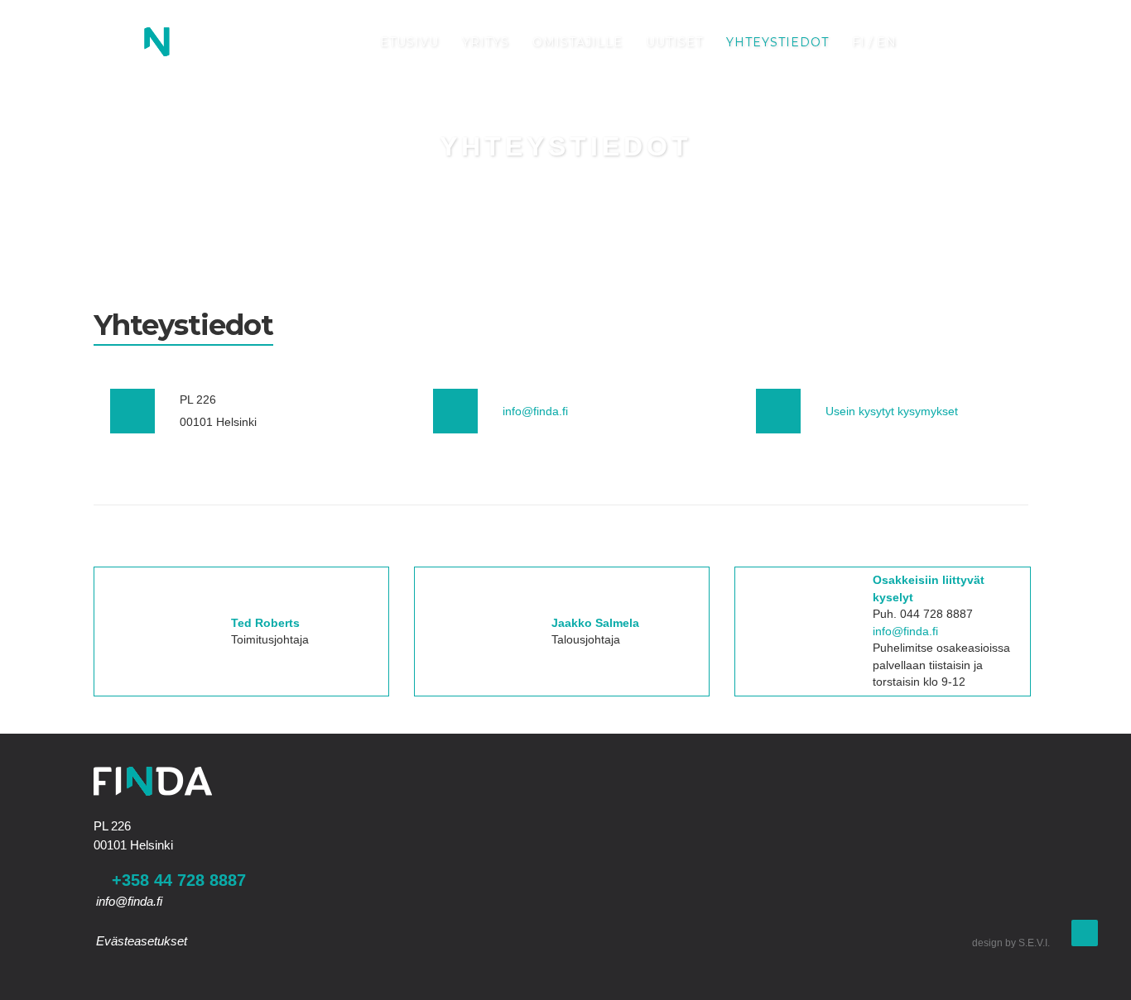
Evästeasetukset (141, 941)
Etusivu (409, 42)
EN (887, 42)
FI (858, 42)
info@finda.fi (535, 411)
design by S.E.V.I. (1011, 943)
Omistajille (577, 42)
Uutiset (674, 42)
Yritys (485, 42)
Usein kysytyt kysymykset (891, 411)
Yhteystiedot (777, 42)
